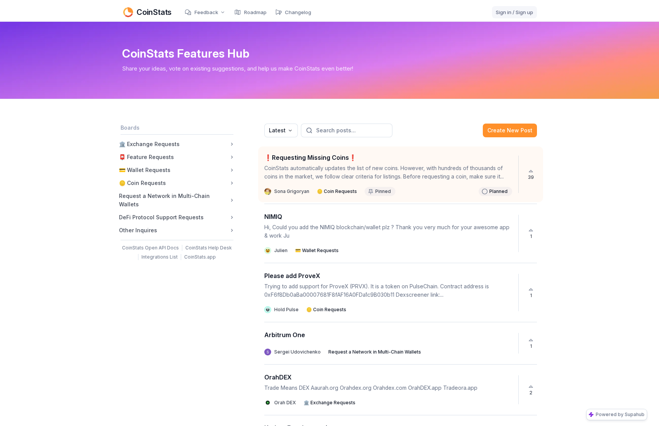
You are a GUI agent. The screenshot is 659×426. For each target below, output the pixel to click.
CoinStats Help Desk (208, 248)
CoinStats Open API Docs (150, 248)
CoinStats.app (200, 257)
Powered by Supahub (620, 414)
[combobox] (281, 130)
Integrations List (159, 257)
